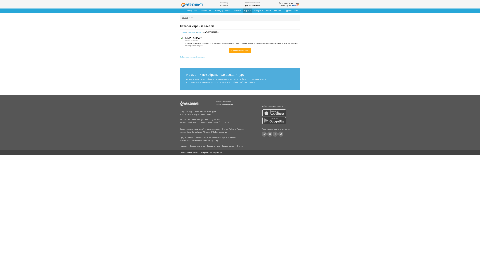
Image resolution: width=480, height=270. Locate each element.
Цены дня (237, 10)
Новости (183, 146)
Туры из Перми (291, 10)
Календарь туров (222, 10)
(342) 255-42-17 (253, 5)
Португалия (191, 32)
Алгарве (200, 32)
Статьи (240, 146)
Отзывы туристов (197, 146)
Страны (247, 10)
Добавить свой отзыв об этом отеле (192, 57)
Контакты (278, 10)
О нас (268, 10)
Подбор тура (191, 10)
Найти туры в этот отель (240, 51)
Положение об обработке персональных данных (201, 152)
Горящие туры (206, 10)
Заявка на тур (228, 146)
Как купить (258, 10)
